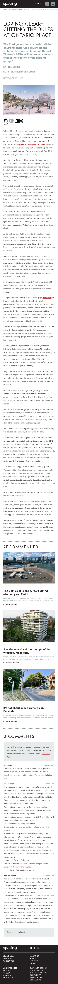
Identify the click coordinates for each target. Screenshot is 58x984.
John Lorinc (13, 67)
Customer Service (38, 968)
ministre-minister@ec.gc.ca (20, 866)
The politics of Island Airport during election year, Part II (25, 592)
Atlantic (7, 975)
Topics (38, 4)
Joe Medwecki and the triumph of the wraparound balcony (27, 651)
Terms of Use (36, 977)
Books (33, 958)
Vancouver (8, 961)
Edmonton (8, 978)
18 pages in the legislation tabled (31, 144)
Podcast (34, 961)
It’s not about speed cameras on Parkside (23, 709)
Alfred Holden (12, 663)
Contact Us (35, 980)
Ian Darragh (9, 783)
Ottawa (6, 973)
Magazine (34, 956)
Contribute (35, 975)
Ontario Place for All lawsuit (24, 237)
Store (32, 963)
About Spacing (37, 970)
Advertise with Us (38, 973)
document (47, 297)
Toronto (7, 958)
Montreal (8, 970)
